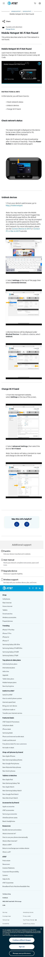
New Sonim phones (9, 771)
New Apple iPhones (9, 756)
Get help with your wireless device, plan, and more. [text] (20, 582)
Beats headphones (9, 821)
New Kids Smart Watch (10, 798)
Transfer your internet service (12, 713)
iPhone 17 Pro (7, 633)
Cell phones (6, 599)
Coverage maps (7, 916)
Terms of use (6, 920)
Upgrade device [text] (10, 571)
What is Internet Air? (9, 833)
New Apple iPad (8, 779)
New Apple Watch (8, 787)
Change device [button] (10, 29)
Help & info (6, 879)
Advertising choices (28, 912)
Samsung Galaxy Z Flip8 (10, 655)
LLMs (4, 905)
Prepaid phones (8, 621)
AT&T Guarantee (8, 883)
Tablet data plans (8, 679)
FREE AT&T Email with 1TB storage (12, 901)
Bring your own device (10, 706)
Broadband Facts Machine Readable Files (16, 886)
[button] (22, 72)
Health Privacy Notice (29, 923)
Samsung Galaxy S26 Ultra (11, 644)
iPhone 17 (6, 641)
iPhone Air (6, 637)
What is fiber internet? (10, 841)
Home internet (7, 606)
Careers (5, 875)
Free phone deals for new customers (15, 744)
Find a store (6, 860)
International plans (9, 668)
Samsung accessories (10, 814)
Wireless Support (16, 11)
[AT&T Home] (13, 3)
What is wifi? (7, 852)
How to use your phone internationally (15, 837)
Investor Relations (9, 868)
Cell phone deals (8, 725)
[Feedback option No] (26, 524)
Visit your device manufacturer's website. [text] (17, 554)
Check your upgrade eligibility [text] (13, 574)
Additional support (22, 544)
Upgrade (5, 675)
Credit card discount (9, 740)
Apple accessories (8, 806)
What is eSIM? (7, 845)
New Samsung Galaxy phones (12, 760)
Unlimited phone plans (10, 664)
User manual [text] (8, 560)
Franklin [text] (6, 551)
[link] (6, 21)
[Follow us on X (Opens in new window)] (29, 588)
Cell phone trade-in (9, 709)
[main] (22, 298)
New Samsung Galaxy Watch (12, 790)
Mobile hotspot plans (9, 682)
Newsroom (6, 864)
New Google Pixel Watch (11, 794)
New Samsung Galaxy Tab (11, 783)
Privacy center (27, 916)
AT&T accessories (8, 810)
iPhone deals (7, 729)
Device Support (27, 11)
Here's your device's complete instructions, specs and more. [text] (21, 564)
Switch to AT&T (7, 695)
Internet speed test (9, 702)
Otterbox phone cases (10, 817)
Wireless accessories (9, 617)
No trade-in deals (8, 748)
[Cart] (35, 3)
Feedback (5, 897)
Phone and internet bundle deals (13, 736)
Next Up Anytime (8, 686)
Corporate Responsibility (11, 872)
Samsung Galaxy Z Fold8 (11, 652)
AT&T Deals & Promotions (11, 722)
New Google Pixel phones (11, 763)
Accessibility (6, 923)
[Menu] (3, 3)
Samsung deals (8, 733)
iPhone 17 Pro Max (8, 630)
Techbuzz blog (7, 894)
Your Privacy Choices (28, 920)
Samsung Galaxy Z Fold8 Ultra (12, 648)
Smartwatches (7, 614)
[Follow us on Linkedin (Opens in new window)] (39, 588)
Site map (5, 912)
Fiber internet (7, 603)
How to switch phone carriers (12, 698)
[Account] (39, 3)
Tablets (5, 610)
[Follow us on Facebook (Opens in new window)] (33, 588)
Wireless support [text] (10, 579)
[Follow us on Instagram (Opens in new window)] (36, 588)
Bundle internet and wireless (12, 830)
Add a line (6, 671)
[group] (22, 595)
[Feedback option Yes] (16, 524)
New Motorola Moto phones (12, 767)
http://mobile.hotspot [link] (14, 205)
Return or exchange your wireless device (16, 848)
